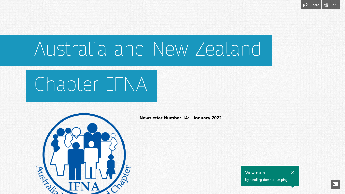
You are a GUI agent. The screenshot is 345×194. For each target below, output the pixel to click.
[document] (172, 97)
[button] (311, 4)
